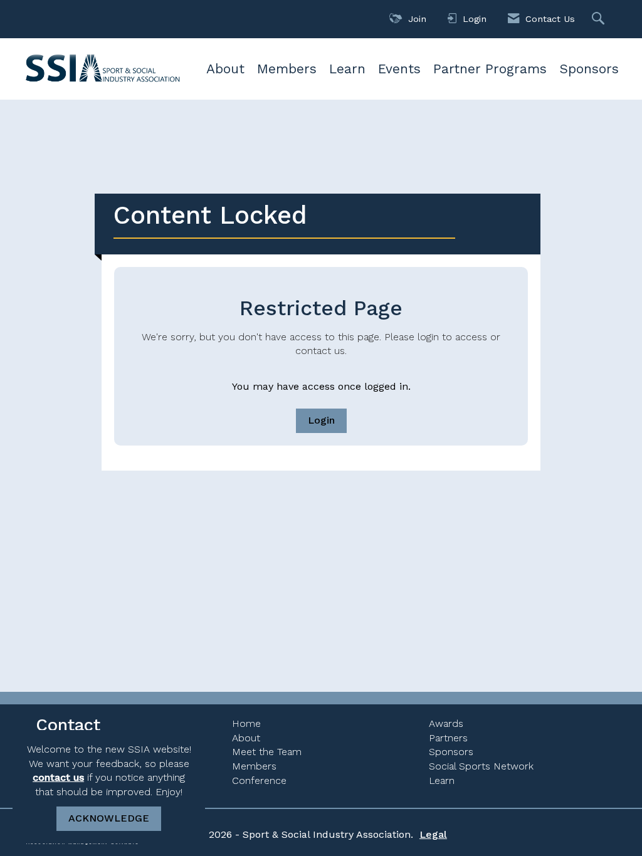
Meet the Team (267, 752)
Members (287, 68)
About (225, 68)
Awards (446, 723)
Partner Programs (490, 68)
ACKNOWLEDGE (108, 818)
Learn (347, 68)
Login (321, 420)
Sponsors (589, 68)
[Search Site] (600, 19)
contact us (58, 777)
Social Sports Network (481, 766)
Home (246, 723)
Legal (433, 834)
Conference (259, 780)
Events (399, 68)
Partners (448, 738)
